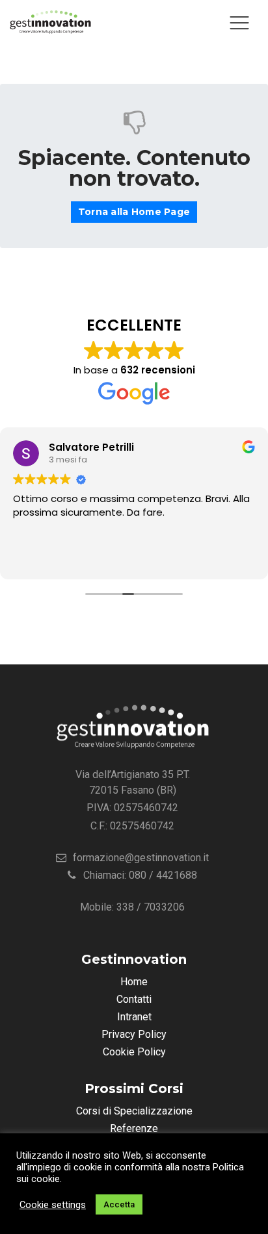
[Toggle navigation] (239, 23)
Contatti (134, 999)
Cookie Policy (134, 1052)
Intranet (134, 1017)
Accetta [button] (119, 1204)
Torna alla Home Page (134, 212)
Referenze (134, 1128)
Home (134, 982)
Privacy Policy (134, 1034)
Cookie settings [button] (53, 1205)
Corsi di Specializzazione (134, 1111)
